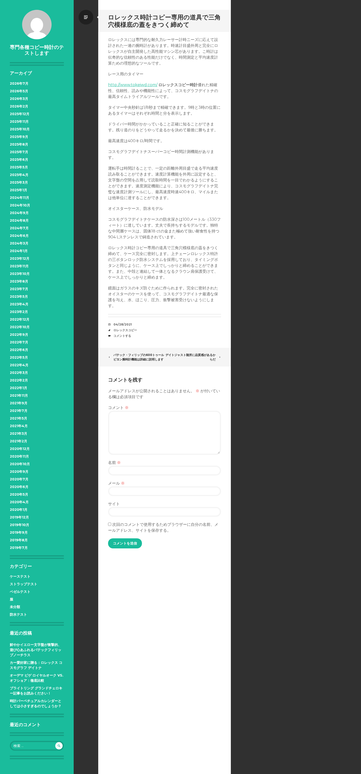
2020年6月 (19, 487)
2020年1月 (19, 509)
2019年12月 (19, 517)
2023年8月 (19, 281)
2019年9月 (19, 532)
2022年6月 (19, 350)
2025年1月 (18, 190)
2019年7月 (19, 547)
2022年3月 (19, 372)
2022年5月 (19, 357)
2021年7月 (19, 410)
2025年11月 (19, 121)
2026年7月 (19, 83)
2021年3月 (18, 433)
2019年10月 (19, 525)
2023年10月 (20, 274)
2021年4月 (19, 426)
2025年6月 (19, 159)
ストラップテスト (23, 584)
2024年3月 (19, 243)
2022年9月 (19, 334)
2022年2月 (19, 380)
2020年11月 (19, 456)
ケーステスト (20, 576)
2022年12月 (19, 319)
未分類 (15, 607)
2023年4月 (19, 304)
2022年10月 (20, 327)
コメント (118, 407)
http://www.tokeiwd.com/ (132, 84)
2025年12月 (19, 114)
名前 (114, 462)
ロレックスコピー (125, 330)
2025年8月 (19, 144)
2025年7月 (19, 152)
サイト (114, 504)
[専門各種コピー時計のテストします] (37, 24)
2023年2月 (19, 312)
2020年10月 (20, 464)
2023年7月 (19, 289)
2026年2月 (19, 106)
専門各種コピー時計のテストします (37, 50)
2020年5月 (19, 494)
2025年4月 (19, 175)
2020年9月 (19, 471)
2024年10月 (20, 205)
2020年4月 (19, 502)
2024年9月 (19, 213)
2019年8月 (19, 540)
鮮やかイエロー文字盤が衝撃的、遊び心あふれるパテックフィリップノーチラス (35, 649)
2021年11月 (19, 395)
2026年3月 (19, 98)
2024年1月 (19, 251)
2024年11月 (19, 197)
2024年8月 (19, 220)
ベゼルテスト (20, 591)
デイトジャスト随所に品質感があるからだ (191, 357)
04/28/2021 (122, 324)
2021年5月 (18, 418)
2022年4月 (19, 365)
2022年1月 (18, 388)
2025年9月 (19, 137)
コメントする (122, 336)
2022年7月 (19, 342)
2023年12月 (19, 258)
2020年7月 (19, 479)
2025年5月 (19, 167)
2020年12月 (20, 449)
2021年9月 (19, 403)
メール (116, 483)
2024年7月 (19, 228)
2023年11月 (19, 266)
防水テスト (18, 614)
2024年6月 (19, 235)
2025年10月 (20, 129)
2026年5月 (19, 91)
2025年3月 (19, 182)
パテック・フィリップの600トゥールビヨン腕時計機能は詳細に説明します (138, 357)
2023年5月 (19, 296)
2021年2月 (18, 441)
